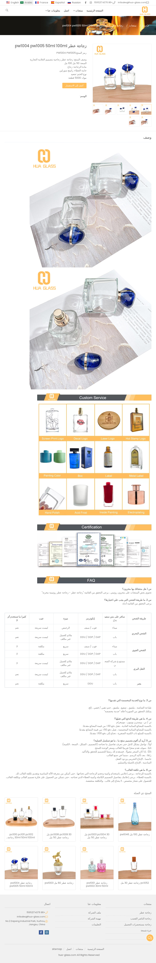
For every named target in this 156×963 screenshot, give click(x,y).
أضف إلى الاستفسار (74, 85)
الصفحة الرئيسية (95, 10)
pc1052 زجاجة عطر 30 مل (135, 882)
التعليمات (96, 924)
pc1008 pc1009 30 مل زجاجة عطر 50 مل (59, 836)
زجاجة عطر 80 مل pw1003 (59, 882)
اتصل (66, 10)
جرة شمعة (146, 930)
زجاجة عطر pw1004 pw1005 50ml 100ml (21, 884)
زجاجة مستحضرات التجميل (137, 924)
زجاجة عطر (117, 25)
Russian (76, 2)
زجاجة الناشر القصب (140, 918)
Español (60, 2)
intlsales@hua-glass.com (132, 2)
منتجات (79, 10)
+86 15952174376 (103, 2)
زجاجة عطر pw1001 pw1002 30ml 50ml (97, 884)
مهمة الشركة (94, 918)
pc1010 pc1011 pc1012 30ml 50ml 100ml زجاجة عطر (21, 836)
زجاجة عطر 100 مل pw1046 (135, 834)
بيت (144, 25)
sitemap (57, 949)
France (44, 2)
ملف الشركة (94, 912)
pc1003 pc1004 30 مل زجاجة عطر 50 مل (96, 836)
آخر (149, 936)
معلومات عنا (54, 10)
